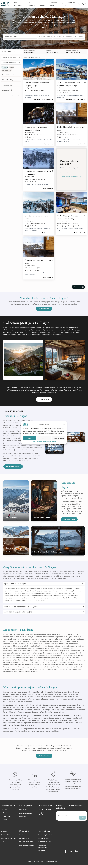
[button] (64, 424)
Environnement (8, 75)
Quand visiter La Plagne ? (16, 583)
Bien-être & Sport (9, 80)
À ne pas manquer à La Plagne (18, 612)
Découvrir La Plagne (13, 466)
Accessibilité (7, 90)
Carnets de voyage (53, 3)
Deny (44, 438)
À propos (42, 3)
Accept (30, 438)
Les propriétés (31, 3)
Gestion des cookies (37, 441)
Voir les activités (69, 519)
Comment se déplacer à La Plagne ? (20, 607)
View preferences (58, 438)
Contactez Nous (44, 309)
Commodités (7, 85)
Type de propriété (9, 62)
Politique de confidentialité (49, 441)
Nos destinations (18, 3)
